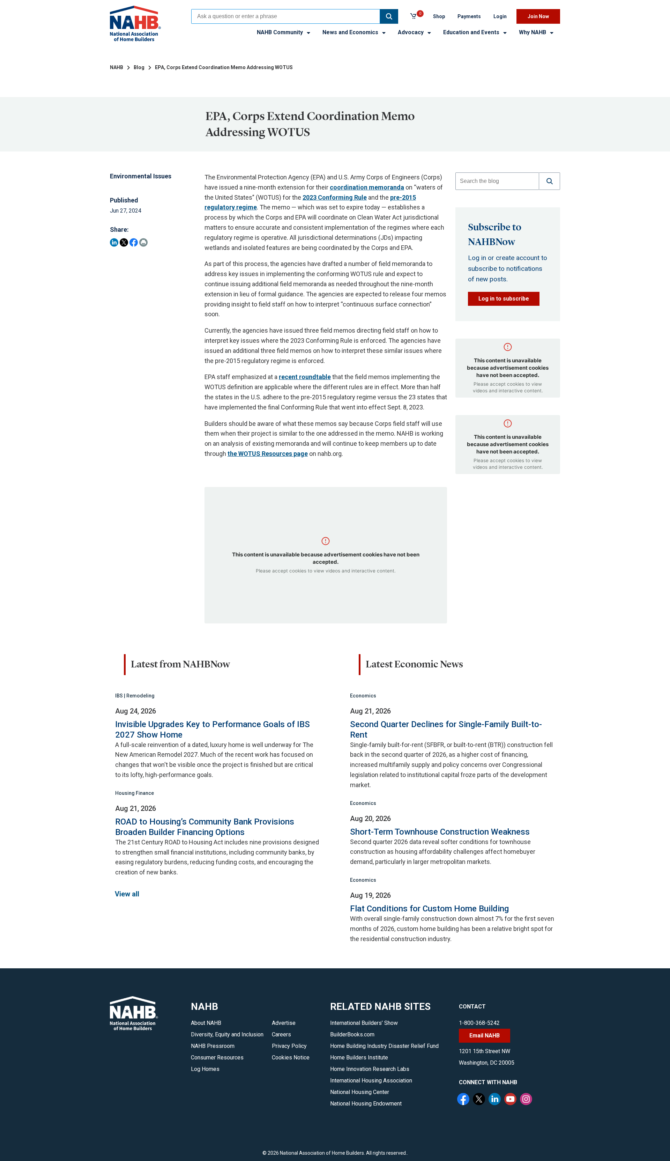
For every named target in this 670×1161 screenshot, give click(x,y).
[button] (389, 16)
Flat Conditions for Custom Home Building (429, 909)
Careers (281, 1034)
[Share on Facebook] (133, 242)
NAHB (116, 67)
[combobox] (285, 16)
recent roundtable (305, 376)
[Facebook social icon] (464, 1100)
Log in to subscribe (503, 298)
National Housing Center (359, 1092)
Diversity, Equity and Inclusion (227, 1034)
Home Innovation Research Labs (369, 1069)
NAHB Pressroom (212, 1046)
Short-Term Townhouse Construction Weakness (440, 832)
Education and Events (472, 32)
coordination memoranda (367, 187)
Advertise (284, 1023)
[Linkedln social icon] (495, 1100)
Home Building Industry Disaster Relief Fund (384, 1046)
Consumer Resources (217, 1057)
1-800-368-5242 (479, 1023)
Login (500, 16)
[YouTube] (511, 1100)
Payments (469, 16)
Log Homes (205, 1069)
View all (127, 894)
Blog (139, 67)
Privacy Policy (289, 1046)
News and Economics (351, 32)
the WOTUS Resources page (268, 453)
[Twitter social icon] (480, 1100)
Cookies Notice (291, 1057)
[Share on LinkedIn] (114, 242)
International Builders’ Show (364, 1023)
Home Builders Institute (359, 1057)
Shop (439, 16)
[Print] (143, 242)
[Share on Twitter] (124, 242)
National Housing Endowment (366, 1103)
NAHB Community (280, 32)
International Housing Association (371, 1080)
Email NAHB (484, 1035)
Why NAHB (533, 32)
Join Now (538, 16)
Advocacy (411, 32)
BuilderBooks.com (352, 1034)
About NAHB (206, 1023)
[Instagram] (527, 1100)
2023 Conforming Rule (335, 197)
